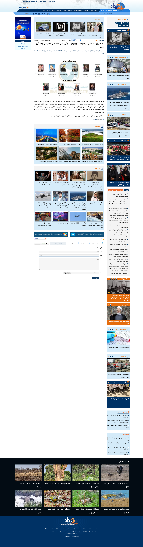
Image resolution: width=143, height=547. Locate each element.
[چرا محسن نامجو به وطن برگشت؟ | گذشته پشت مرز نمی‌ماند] (95, 27)
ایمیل (101, 255)
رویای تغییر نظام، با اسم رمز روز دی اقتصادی (79, 35)
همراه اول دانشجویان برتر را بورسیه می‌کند (118, 246)
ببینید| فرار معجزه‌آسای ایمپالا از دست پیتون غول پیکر (87, 511)
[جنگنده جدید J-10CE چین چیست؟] (78, 216)
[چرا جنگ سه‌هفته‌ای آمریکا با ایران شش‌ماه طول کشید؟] (60, 27)
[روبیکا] (51, 234)
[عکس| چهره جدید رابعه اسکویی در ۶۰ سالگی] (43, 176)
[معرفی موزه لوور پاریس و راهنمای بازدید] (69, 153)
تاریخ (124, 382)
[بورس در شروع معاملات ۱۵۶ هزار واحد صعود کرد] (118, 66)
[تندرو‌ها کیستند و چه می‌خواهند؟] (118, 390)
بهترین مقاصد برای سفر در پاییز (72, 144)
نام (101, 251)
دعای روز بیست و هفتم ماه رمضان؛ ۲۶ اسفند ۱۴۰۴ (118, 454)
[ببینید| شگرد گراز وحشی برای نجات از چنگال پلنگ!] (85, 472)
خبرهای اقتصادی (23, 49)
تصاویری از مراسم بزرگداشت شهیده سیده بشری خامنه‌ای (119, 183)
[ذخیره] (74, 40)
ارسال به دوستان (84, 243)
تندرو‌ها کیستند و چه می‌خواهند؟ (120, 399)
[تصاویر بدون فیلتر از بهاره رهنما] (95, 196)
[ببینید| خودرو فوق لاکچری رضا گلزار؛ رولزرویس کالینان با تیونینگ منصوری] (60, 196)
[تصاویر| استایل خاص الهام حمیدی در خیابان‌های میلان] (43, 216)
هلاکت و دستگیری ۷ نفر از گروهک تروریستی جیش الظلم (118, 241)
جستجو (79, 529)
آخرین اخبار (126, 190)
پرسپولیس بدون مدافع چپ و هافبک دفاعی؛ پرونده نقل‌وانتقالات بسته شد (119, 158)
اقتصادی (102, 40)
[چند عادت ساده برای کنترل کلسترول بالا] (118, 338)
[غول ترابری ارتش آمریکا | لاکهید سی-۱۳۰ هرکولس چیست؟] (43, 196)
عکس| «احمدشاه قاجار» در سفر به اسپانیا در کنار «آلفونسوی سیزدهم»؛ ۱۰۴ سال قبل (95, 186)
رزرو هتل (23, 44)
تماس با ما (52, 1)
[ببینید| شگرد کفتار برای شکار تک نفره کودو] (28, 498)
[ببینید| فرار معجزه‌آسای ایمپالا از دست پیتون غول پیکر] (85, 498)
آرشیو (41, 1)
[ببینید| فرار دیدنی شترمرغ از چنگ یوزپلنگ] (28, 472)
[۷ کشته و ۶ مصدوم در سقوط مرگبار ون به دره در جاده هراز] (118, 123)
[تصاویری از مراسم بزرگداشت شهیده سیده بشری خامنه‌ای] (118, 173)
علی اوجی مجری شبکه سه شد (61, 223)
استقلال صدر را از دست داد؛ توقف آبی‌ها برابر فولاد (118, 226)
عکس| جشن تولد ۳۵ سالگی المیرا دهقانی (61, 184)
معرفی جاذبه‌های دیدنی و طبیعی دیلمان (92, 144)
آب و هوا (38, 1)
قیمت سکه (125, 23)
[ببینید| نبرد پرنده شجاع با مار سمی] (57, 498)
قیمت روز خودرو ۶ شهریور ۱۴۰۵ (44, 35)
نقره (120, 25)
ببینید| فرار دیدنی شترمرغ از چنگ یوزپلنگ (30, 485)
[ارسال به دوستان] (72, 40)
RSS (46, 529)
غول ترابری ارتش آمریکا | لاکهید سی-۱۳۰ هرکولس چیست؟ (44, 205)
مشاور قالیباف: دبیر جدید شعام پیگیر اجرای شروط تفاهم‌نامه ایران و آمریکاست (118, 421)
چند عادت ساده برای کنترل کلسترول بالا (118, 347)
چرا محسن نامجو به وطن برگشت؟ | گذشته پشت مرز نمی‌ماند (96, 35)
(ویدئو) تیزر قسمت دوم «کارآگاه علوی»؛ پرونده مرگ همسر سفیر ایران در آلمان (79, 185)
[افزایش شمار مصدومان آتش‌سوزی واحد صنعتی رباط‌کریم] (118, 365)
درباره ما (48, 1)
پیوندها (44, 1)
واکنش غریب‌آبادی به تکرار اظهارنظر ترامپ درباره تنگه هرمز (118, 417)
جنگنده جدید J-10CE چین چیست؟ (78, 224)
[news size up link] (80, 40)
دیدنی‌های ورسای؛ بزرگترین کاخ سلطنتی (92, 161)
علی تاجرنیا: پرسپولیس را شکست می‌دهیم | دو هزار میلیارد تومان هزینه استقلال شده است (118, 220)
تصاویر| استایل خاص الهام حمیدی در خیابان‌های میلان (44, 224)
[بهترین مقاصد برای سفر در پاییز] (69, 136)
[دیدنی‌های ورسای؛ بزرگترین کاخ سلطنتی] (92, 153)
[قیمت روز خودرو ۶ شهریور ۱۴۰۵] (43, 27)
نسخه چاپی (74, 243)
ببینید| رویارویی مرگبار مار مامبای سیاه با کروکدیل (116, 511)
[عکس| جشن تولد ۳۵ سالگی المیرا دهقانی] (60, 176)
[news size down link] (75, 40)
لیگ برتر (123, 140)
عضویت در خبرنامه (58, 244)
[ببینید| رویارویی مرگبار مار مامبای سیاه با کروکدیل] (115, 498)
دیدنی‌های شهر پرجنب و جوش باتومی (47, 144)
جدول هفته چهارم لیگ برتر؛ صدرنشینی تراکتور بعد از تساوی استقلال (118, 200)
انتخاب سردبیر (121, 30)
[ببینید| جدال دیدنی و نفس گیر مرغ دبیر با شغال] (115, 472)
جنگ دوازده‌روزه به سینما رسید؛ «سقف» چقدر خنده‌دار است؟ (95, 225)
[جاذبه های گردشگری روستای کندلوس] (46, 153)
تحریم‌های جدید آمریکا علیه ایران (119, 273)
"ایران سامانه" (67, 536)
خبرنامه (56, 529)
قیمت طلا (125, 25)
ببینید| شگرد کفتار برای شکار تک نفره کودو (30, 511)
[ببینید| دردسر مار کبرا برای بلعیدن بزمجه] (57, 472)
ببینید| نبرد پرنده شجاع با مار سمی (59, 509)
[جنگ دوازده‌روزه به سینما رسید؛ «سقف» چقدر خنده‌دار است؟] (95, 216)
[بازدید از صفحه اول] (102, 243)
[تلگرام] (87, 234)
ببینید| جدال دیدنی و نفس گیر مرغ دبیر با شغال (115, 485)
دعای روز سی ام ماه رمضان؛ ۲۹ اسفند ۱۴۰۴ (118, 439)
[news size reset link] (78, 40)
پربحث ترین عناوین (113, 190)
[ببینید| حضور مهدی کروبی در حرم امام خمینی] (118, 313)
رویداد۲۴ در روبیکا (23, 46)
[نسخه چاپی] (70, 40)
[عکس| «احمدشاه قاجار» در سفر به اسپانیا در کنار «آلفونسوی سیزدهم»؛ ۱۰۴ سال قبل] (95, 176)
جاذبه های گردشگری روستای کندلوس (47, 161)
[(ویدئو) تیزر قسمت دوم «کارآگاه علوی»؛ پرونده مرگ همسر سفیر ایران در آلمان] (78, 176)
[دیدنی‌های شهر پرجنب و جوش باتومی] (46, 136)
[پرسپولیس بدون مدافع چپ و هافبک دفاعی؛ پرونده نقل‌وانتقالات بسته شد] (118, 148)
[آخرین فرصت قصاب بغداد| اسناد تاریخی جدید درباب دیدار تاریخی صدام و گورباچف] (118, 287)
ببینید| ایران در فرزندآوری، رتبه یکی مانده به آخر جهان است (118, 260)
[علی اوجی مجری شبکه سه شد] (60, 216)
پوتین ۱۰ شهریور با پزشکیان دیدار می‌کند (118, 236)
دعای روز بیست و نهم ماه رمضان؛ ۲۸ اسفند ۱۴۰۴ (118, 444)
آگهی (24, 1)
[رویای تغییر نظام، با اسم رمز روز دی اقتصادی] (78, 27)
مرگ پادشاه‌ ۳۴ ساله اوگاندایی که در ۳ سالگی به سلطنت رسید (118, 250)
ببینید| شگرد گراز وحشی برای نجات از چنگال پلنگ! (87, 485)
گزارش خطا (99, 239)
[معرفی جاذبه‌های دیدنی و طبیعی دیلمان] (92, 136)
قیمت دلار (118, 23)
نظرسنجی (28, 1)
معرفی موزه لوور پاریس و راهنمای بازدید (69, 161)
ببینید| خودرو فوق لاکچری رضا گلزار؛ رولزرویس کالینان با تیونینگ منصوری (61, 205)
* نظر (101, 259)
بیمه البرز (95, 119)
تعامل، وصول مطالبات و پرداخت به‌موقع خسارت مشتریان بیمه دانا (118, 255)
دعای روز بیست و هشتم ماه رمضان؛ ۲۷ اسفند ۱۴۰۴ (118, 449)
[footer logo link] (70, 522)
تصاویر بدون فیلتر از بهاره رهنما (96, 204)
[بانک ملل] (23, 28)
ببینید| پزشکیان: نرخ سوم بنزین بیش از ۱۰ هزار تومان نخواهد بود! (118, 231)
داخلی (97, 40)
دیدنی (127, 164)
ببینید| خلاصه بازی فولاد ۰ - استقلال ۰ (118, 205)
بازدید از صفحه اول (97, 243)
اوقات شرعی (33, 1)
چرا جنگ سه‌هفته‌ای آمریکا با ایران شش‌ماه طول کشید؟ (61, 35)
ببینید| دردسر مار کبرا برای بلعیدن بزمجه (57, 483)
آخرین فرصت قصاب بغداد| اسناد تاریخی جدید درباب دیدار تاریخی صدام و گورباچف (118, 297)
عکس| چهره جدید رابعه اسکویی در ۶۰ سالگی (45, 184)
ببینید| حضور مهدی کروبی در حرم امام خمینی (119, 322)
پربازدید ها (120, 190)
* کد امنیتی (101, 273)
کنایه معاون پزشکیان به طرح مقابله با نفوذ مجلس (118, 426)
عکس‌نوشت (124, 279)
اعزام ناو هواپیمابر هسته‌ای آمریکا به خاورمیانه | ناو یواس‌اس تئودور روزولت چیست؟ (79, 206)
